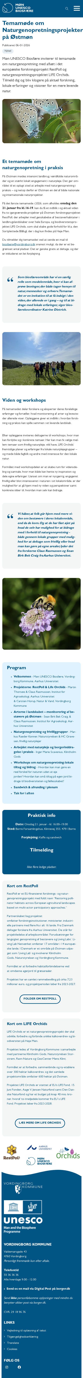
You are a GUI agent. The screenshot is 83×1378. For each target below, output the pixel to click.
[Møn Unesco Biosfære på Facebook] (23, 1367)
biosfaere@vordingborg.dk (18, 244)
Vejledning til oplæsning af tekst (26, 1330)
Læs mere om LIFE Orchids (40, 1123)
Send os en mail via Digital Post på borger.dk (38, 1289)
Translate (13, 1343)
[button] (78, 9)
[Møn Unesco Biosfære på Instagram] (11, 1367)
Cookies (12, 1349)
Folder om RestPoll (40, 999)
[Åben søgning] (66, 8)
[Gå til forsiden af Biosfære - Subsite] (30, 8)
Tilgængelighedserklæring (22, 1337)
